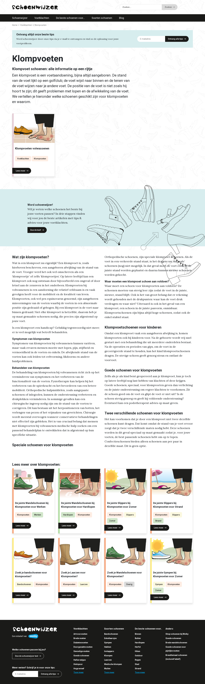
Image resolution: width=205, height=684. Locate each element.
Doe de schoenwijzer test (26, 656)
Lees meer (20, 171)
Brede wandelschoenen (176, 642)
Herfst (138, 647)
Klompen (108, 655)
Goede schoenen (81, 655)
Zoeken (168, 7)
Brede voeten (79, 638)
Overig (129, 584)
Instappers (109, 651)
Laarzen (84, 584)
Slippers (130, 515)
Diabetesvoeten (80, 642)
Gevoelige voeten (81, 651)
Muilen (107, 668)
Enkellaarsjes (110, 638)
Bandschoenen (24, 584)
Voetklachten (41, 17)
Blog (121, 17)
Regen (138, 660)
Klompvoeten (40, 159)
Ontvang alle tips (175, 39)
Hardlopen (68, 515)
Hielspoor (78, 664)
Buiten (138, 638)
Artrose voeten (80, 634)
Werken (37, 515)
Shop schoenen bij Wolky (177, 634)
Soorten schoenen (102, 17)
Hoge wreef (78, 668)
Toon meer (78, 672)
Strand (158, 521)
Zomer (112, 521)
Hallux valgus (79, 660)
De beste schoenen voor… (70, 17)
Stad (137, 664)
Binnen (138, 634)
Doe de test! (35, 230)
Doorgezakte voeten (82, 647)
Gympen (159, 584)
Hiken (137, 651)
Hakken (107, 647)
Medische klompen (113, 664)
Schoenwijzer (19, 17)
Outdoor (139, 655)
